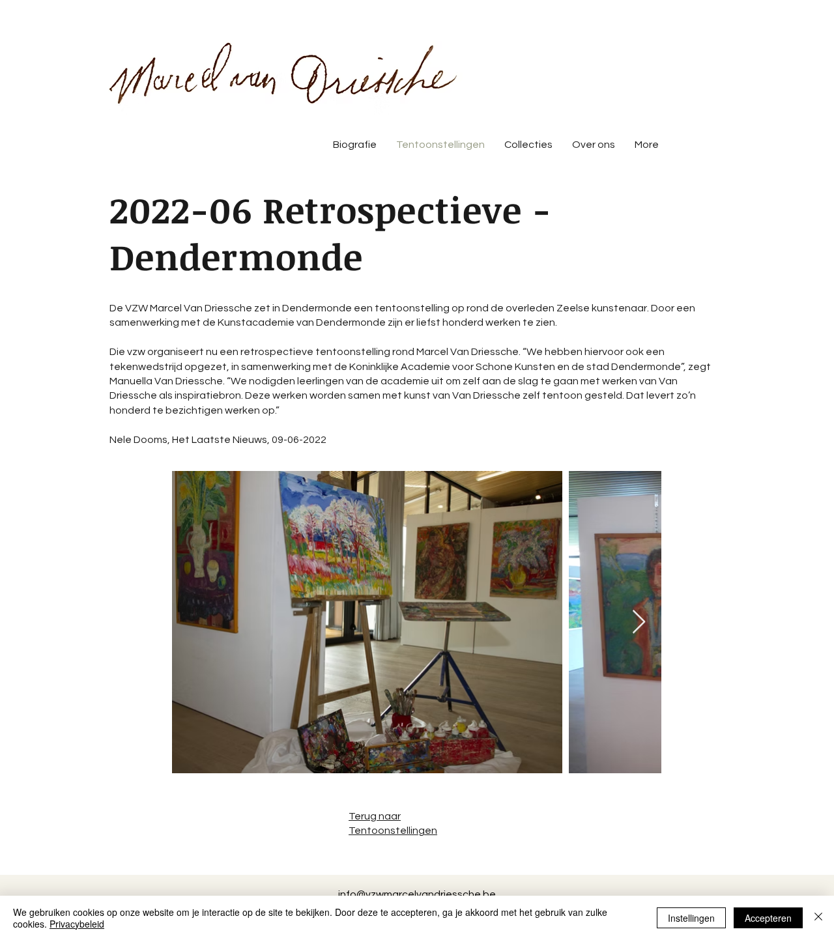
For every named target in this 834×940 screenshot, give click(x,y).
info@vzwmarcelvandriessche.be (417, 894)
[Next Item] (638, 622)
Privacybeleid (77, 923)
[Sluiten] (818, 918)
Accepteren (768, 917)
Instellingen (691, 917)
